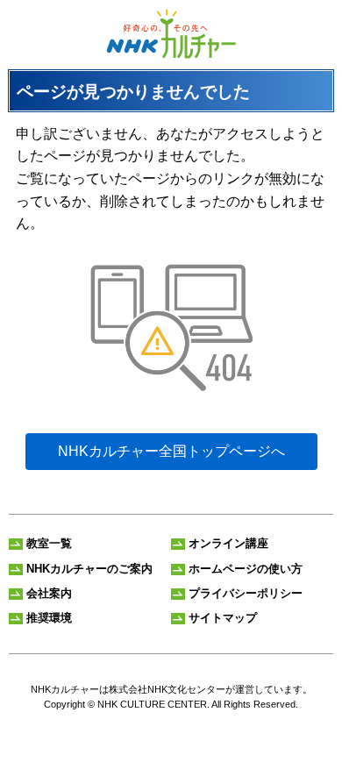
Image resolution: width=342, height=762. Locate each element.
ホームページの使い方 (246, 568)
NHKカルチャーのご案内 (89, 568)
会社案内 (49, 593)
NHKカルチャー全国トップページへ (171, 451)
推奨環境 (49, 617)
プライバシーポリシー (246, 593)
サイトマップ (223, 617)
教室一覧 (49, 543)
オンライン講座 (228, 543)
